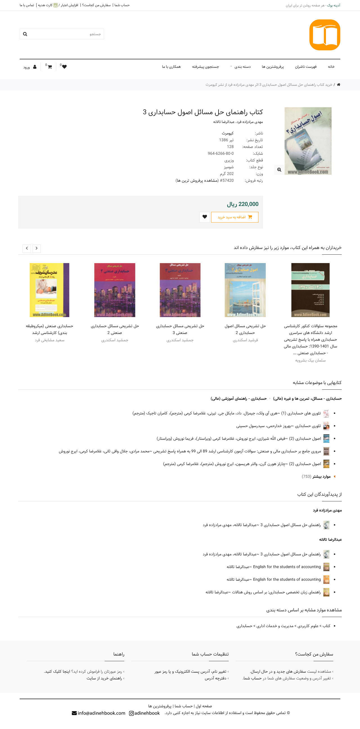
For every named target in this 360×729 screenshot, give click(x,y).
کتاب (326, 626)
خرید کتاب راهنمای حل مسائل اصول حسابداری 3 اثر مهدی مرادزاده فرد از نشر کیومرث (269, 85)
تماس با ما (27, 5)
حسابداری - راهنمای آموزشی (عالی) (239, 398)
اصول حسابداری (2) (305, 438)
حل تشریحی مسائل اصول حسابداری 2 (245, 329)
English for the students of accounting (287, 567)
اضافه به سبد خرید (232, 217)
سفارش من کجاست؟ (96, 5)
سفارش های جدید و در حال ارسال (278, 671)
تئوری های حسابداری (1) (301, 413)
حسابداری (244, 626)
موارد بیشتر (321, 476)
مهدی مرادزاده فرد (250, 122)
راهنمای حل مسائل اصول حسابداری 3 (291, 525)
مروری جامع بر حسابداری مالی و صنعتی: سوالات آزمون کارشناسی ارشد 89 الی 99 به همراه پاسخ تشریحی (237, 451)
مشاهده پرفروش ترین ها (197, 180)
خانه (331, 67)
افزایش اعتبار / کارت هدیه (58, 5)
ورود (27, 67)
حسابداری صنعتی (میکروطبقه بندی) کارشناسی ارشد (49, 329)
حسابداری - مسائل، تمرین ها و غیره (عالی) (307, 398)
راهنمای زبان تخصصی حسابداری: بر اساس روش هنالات (277, 592)
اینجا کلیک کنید (57, 671)
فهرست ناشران (306, 67)
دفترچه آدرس (215, 678)
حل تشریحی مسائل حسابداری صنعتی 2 (115, 329)
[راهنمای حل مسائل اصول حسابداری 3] (279, 170)
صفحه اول (204, 706)
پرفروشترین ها (273, 67)
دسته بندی (243, 67)
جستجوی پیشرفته (205, 67)
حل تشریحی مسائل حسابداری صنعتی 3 (180, 329)
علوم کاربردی (308, 626)
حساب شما (122, 5)
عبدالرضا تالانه (224, 122)
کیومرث (228, 133)
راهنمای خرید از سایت (104, 678)
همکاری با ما (171, 67)
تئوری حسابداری (308, 426)
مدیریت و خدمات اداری (274, 626)
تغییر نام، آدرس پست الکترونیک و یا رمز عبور (190, 671)
